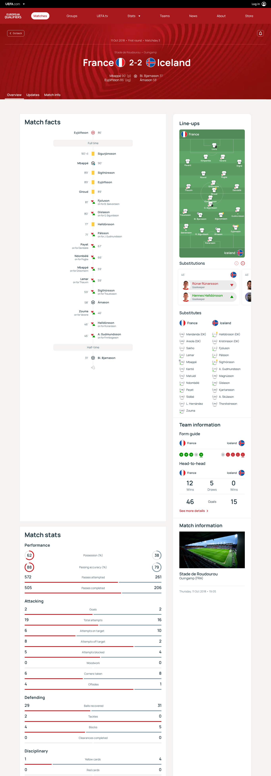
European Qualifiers (13, 16)
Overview (14, 95)
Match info (52, 95)
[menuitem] (45, 16)
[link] (40, 16)
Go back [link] (17, 33)
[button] (134, 16)
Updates (32, 95)
